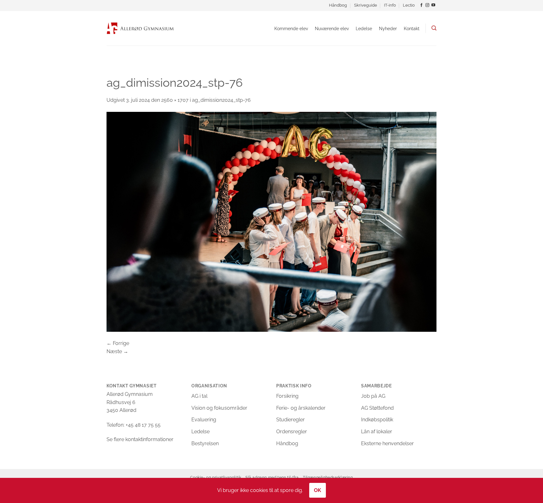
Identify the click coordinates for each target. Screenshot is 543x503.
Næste (117, 351)
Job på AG (373, 396)
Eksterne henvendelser (387, 443)
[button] (433, 28)
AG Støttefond (377, 408)
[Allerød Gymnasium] (140, 28)
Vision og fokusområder (219, 408)
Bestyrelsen (205, 443)
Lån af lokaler (376, 432)
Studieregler (290, 420)
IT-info (390, 5)
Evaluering (203, 420)
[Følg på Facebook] (421, 5)
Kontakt (412, 28)
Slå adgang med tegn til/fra (272, 477)
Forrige (118, 343)
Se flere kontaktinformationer (140, 439)
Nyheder (388, 28)
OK (317, 490)
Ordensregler (291, 432)
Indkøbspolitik (377, 420)
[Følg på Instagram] (427, 5)
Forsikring (287, 396)
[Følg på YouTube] (433, 5)
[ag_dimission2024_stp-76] (271, 221)
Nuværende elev (332, 28)
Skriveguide (365, 5)
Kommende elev (291, 28)
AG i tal (199, 396)
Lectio (409, 5)
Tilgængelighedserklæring (328, 477)
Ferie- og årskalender (301, 408)
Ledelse (364, 28)
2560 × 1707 (175, 100)
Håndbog (338, 5)
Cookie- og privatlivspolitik (215, 477)
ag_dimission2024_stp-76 (221, 100)
